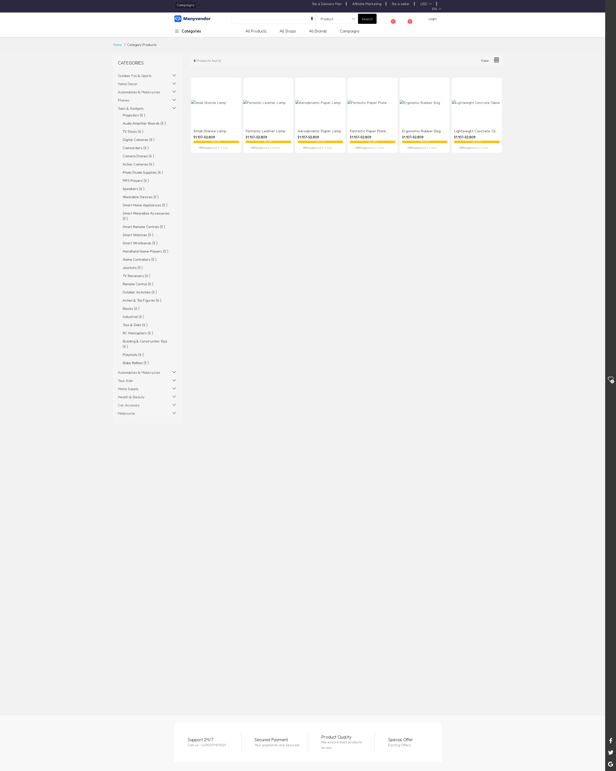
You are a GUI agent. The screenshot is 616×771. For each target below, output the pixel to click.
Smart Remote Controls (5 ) (144, 227)
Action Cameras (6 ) (138, 164)
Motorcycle (126, 413)
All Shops (288, 31)
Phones (123, 100)
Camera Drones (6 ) (138, 156)
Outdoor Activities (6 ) (140, 292)
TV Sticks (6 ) (133, 131)
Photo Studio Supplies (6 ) (143, 172)
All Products (256, 31)
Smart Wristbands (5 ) (140, 243)
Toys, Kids (125, 381)
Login (433, 19)
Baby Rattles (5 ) (136, 363)
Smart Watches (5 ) (138, 235)
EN (434, 9)
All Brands (318, 31)
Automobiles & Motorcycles (139, 92)
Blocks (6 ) (131, 308)
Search (367, 19)
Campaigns (349, 31)
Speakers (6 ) (133, 189)
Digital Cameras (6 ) (138, 140)
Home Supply (128, 389)
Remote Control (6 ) (138, 284)
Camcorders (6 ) (136, 148)
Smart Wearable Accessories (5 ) (146, 216)
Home (117, 45)
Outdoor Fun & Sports (135, 76)
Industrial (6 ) (133, 317)
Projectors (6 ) (134, 115)
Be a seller (401, 4)
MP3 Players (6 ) (136, 180)
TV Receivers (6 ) (136, 276)
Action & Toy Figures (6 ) (142, 300)
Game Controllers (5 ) (139, 259)
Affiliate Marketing (366, 4)
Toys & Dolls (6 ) (135, 325)
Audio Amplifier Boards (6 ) (144, 123)
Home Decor (127, 84)
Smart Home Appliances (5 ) (145, 205)
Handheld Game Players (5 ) (145, 251)
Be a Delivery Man (327, 4)
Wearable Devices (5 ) (141, 197)
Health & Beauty (131, 397)
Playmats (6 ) (133, 355)
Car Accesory (129, 405)
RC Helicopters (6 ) (138, 333)
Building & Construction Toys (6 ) (145, 343)
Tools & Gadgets (131, 108)
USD (423, 4)
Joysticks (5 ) (133, 267)
